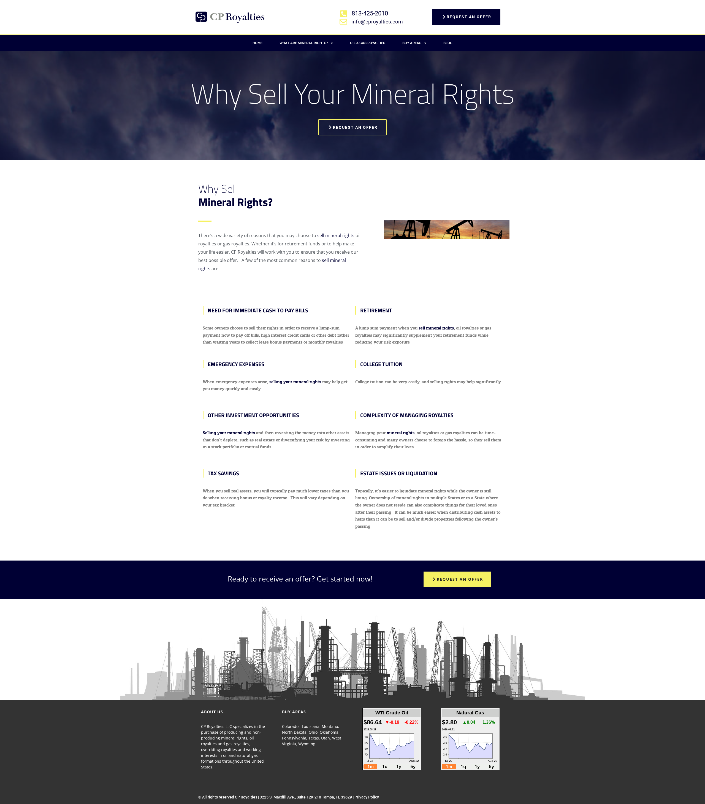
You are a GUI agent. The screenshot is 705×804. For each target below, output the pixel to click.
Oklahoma (329, 732)
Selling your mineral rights (229, 433)
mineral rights (400, 433)
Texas (313, 738)
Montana (330, 726)
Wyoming (306, 743)
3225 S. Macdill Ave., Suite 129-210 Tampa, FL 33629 (306, 797)
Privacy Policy (366, 797)
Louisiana (310, 726)
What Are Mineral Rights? (304, 43)
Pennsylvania (294, 738)
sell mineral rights (335, 235)
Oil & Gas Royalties (367, 43)
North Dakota (294, 732)
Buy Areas (411, 43)
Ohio (313, 732)
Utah (325, 738)
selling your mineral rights (295, 382)
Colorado (290, 726)
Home (257, 43)
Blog (447, 43)
